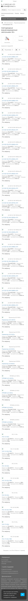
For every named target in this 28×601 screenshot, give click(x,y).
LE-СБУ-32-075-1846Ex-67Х (10, 159)
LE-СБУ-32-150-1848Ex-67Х (10, 246)
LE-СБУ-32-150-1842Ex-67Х (10, 232)
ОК (22, 594)
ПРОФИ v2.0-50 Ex (7, 407)
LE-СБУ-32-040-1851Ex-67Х (10, 130)
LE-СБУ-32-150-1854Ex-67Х (10, 261)
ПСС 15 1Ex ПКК (7, 451)
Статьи (2, 15)
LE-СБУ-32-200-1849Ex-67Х (10, 290)
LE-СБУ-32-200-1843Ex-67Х (10, 276)
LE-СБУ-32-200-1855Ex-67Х (10, 305)
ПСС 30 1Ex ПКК (7, 480)
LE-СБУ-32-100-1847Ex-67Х (10, 203)
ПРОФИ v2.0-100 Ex (8, 378)
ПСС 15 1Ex (5, 436)
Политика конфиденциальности (10, 573)
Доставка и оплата (6, 561)
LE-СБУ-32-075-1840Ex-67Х (10, 144)
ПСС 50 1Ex (5, 495)
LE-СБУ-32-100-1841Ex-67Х (10, 188)
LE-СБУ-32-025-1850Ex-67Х (10, 86)
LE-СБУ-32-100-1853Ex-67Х (10, 217)
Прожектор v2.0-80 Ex (8, 363)
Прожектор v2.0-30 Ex (8, 334)
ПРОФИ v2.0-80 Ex (7, 422)
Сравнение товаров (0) (7, 46)
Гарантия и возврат (7, 569)
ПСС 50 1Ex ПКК (7, 509)
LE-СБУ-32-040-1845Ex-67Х (10, 115)
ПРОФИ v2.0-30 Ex (7, 393)
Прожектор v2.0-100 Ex (8, 320)
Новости (22, 13)
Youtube (4, 563)
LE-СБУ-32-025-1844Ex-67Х (10, 71)
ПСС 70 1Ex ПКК (7, 539)
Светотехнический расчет (7, 13)
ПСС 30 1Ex (5, 466)
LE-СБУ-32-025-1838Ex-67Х (10, 56)
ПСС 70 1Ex (5, 524)
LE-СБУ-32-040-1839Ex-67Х (10, 100)
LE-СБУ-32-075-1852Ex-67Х (10, 173)
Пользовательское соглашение (10, 571)
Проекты (17, 13)
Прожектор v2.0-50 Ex (8, 349)
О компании (5, 559)
